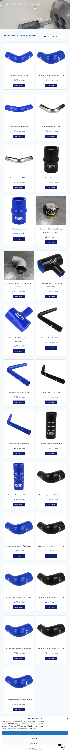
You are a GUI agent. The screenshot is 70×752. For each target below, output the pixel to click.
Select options (18, 85)
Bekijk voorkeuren (35, 743)
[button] (67, 718)
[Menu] (35, 7)
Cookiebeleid (27, 749)
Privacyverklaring (36, 749)
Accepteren (35, 733)
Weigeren (35, 738)
